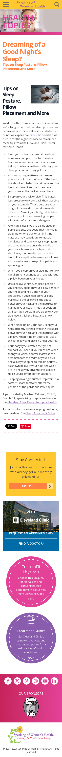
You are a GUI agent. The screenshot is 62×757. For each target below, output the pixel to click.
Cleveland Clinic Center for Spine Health (32, 402)
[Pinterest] (26, 681)
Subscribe (28, 486)
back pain (35, 135)
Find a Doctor (30, 543)
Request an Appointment (30, 533)
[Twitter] (17, 681)
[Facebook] (8, 681)
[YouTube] (45, 681)
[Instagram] (35, 681)
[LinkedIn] (54, 681)
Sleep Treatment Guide (40, 413)
